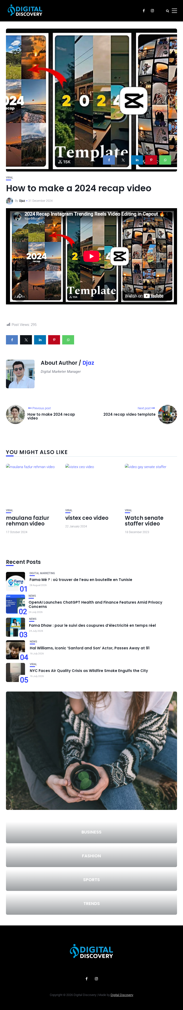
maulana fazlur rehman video (27, 520)
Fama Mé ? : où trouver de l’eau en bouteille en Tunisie (81, 579)
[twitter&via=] (123, 160)
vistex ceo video (86, 518)
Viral (9, 177)
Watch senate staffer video (144, 520)
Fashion (91, 856)
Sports (91, 880)
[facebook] (109, 160)
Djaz (22, 200)
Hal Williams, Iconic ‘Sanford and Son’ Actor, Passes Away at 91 (89, 648)
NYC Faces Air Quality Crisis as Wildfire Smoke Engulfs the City (89, 670)
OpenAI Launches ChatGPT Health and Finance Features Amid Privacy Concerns (95, 604)
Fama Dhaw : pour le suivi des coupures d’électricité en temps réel (92, 625)
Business (91, 832)
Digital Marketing (42, 573)
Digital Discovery (122, 995)
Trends (91, 903)
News (32, 596)
